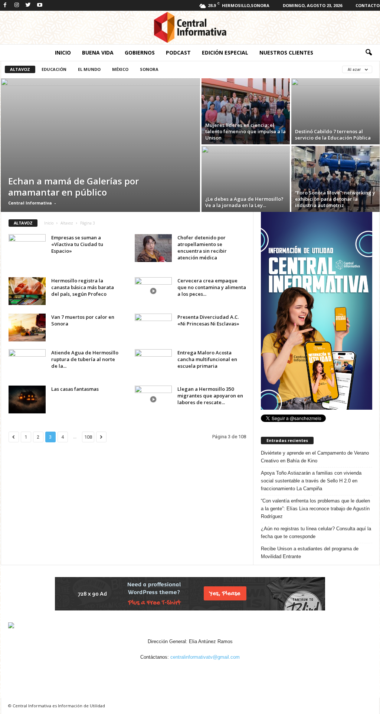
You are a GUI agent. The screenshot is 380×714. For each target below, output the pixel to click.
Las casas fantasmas (75, 389)
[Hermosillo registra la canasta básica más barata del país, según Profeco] (27, 291)
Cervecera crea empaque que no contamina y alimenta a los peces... (211, 287)
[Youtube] (39, 5)
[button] (368, 53)
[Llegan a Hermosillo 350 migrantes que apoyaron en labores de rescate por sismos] (153, 399)
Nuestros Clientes (286, 52)
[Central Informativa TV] (190, 27)
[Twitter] (28, 5)
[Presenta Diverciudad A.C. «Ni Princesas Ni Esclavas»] (153, 327)
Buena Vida (98, 52)
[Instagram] (16, 5)
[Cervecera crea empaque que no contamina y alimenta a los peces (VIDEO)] (153, 291)
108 (88, 437)
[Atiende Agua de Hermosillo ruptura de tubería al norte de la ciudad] (27, 363)
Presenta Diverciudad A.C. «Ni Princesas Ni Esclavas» (208, 320)
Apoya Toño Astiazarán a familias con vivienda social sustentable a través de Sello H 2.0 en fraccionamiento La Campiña (311, 480)
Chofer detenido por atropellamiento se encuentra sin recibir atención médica (202, 247)
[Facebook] (5, 5)
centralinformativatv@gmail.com (205, 657)
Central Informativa (30, 203)
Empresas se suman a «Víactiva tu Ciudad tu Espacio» (77, 244)
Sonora (149, 69)
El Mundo (89, 69)
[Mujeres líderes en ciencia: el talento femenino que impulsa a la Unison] (246, 111)
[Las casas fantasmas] (27, 399)
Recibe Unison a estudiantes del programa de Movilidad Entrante (309, 552)
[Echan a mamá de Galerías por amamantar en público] (100, 145)
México (120, 69)
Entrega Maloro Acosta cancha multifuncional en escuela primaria (207, 359)
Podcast (178, 52)
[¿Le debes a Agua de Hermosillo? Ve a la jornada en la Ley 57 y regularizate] (246, 179)
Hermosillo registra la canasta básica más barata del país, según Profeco (82, 287)
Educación (54, 69)
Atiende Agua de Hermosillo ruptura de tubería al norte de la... (84, 359)
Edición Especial (225, 52)
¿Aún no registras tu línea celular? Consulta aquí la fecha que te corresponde (316, 532)
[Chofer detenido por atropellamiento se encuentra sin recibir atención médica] (153, 248)
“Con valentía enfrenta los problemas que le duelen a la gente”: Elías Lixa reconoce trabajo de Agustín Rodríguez (315, 508)
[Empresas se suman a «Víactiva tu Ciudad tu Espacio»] (27, 248)
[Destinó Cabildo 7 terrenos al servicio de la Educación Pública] (335, 111)
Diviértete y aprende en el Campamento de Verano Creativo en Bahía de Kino (315, 457)
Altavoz (20, 69)
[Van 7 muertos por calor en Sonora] (27, 327)
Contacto (368, 5)
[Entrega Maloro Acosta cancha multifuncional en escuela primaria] (153, 363)
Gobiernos (140, 52)
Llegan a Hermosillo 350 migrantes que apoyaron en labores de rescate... (210, 396)
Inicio (63, 52)
